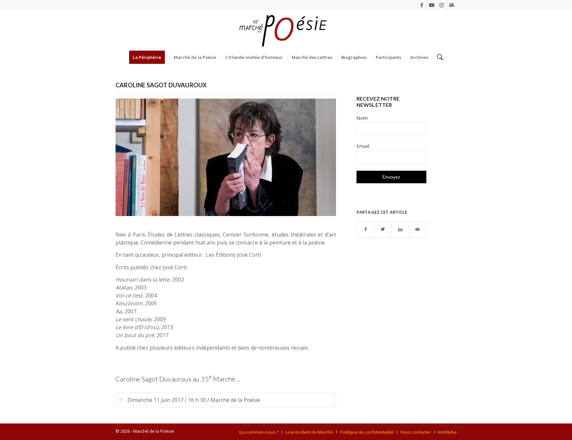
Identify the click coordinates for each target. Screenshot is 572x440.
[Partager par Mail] (417, 229)
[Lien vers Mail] (451, 5)
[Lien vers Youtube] (431, 5)
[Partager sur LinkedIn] (400, 229)
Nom (362, 117)
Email (363, 146)
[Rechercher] (438, 57)
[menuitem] (149, 57)
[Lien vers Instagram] (441, 5)
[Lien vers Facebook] (421, 5)
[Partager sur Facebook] (365, 229)
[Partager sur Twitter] (382, 229)
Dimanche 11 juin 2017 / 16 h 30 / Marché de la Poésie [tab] (193, 400)
